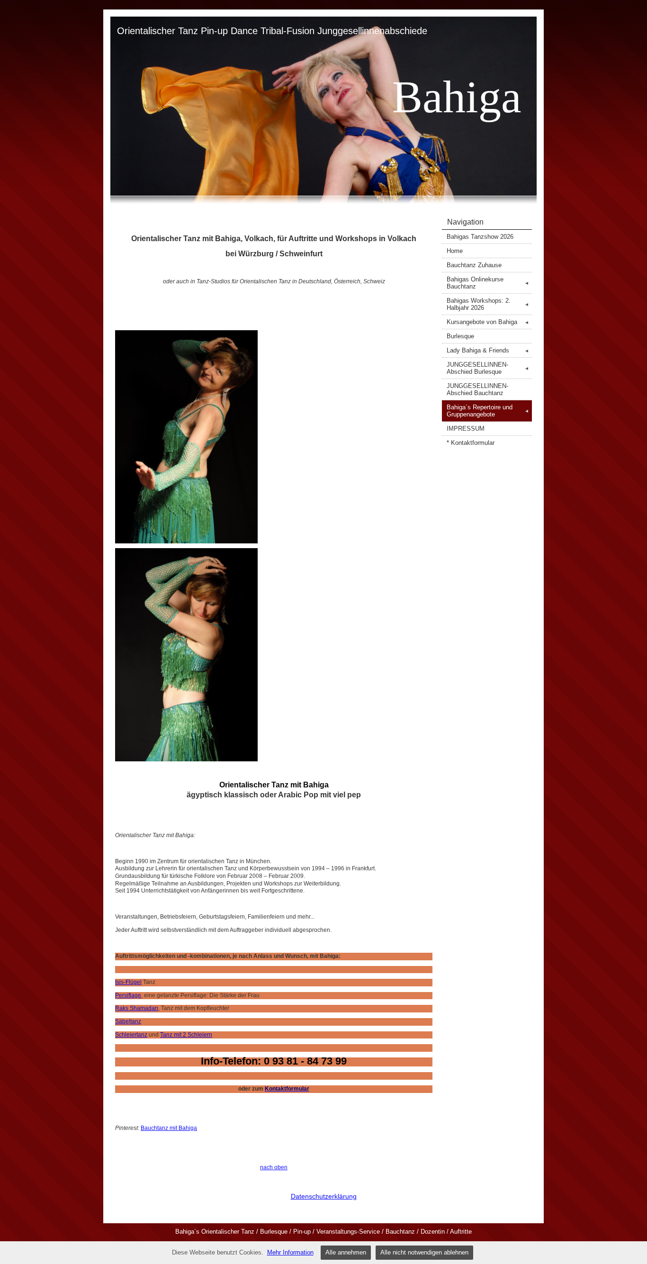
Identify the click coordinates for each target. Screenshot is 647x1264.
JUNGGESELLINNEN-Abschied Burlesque (488, 368)
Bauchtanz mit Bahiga (169, 1128)
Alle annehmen (345, 1252)
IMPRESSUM (466, 428)
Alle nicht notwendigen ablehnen (424, 1252)
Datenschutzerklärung (324, 1196)
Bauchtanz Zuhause (474, 265)
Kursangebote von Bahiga (488, 321)
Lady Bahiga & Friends (488, 350)
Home (455, 250)
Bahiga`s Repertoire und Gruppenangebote (488, 411)
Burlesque (460, 336)
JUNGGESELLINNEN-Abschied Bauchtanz (477, 389)
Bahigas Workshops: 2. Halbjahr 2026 (488, 304)
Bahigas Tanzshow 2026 (480, 236)
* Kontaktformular (470, 442)
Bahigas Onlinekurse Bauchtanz (488, 283)
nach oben (274, 1167)
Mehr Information (290, 1252)
